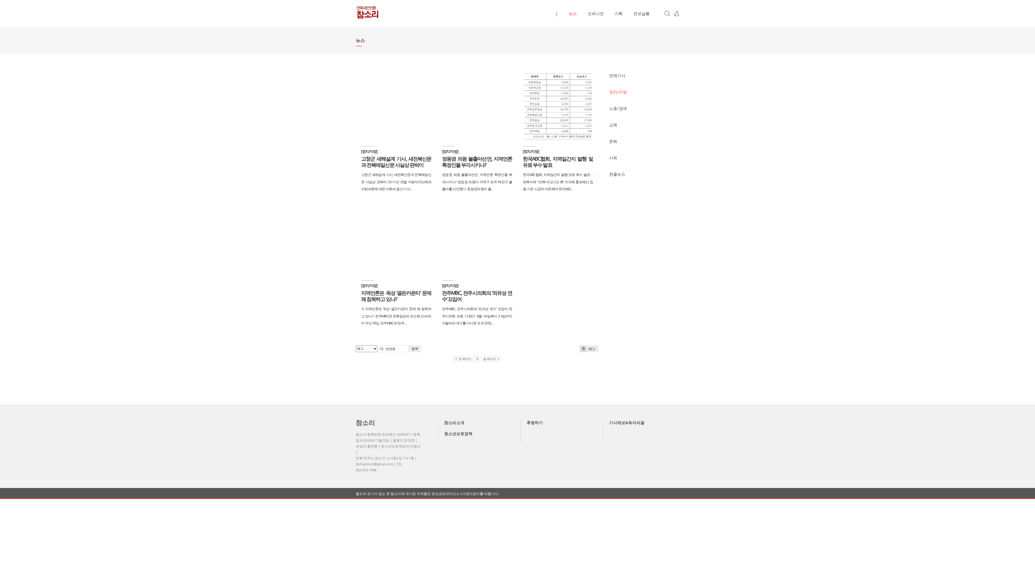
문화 (613, 141)
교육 (613, 124)
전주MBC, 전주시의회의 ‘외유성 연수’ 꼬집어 (477, 296)
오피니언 (596, 13)
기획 (619, 13)
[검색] (667, 13)
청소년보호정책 (458, 433)
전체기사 (617, 75)
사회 (613, 157)
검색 (415, 348)
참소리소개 (454, 422)
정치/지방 (618, 92)
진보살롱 (641, 13)
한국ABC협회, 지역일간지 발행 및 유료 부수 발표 (558, 161)
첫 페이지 (464, 359)
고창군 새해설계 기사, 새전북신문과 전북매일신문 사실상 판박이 (396, 161)
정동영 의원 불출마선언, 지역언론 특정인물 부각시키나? (477, 161)
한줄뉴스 (617, 174)
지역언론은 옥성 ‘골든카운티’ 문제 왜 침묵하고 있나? (396, 296)
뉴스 (573, 13)
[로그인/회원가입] (676, 13)
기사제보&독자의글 (626, 422)
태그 (591, 349)
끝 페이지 (490, 359)
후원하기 (535, 422)
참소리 (365, 422)
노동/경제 (618, 108)
